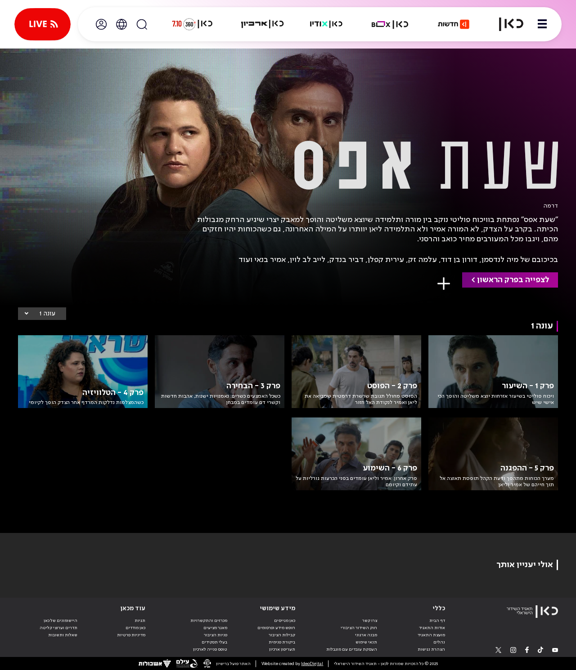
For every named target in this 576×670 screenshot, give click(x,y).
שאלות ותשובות (62, 635)
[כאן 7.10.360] (192, 24)
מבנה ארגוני (366, 635)
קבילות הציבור (282, 635)
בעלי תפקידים (214, 642)
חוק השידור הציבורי (359, 628)
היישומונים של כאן (60, 620)
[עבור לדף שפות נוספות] (121, 24)
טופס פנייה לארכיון (210, 649)
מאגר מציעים (215, 628)
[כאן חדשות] (454, 24)
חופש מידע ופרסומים (276, 628)
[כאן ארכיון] (262, 24)
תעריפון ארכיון (282, 649)
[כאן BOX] (390, 24)
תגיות (140, 620)
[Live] (42, 24)
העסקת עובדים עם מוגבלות (351, 649)
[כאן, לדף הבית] (506, 24)
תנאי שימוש (366, 642)
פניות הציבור (215, 635)
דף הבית (437, 620)
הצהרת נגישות (431, 649)
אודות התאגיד (432, 628)
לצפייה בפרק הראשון (513, 280)
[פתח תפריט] (542, 24)
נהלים (439, 642)
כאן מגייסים (284, 620)
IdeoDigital (312, 663)
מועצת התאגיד (431, 635)
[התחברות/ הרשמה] (101, 24)
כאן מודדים (135, 628)
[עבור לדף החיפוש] (142, 24)
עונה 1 (47, 314)
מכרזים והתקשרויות (208, 620)
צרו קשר (369, 620)
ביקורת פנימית (282, 642)
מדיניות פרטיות (131, 635)
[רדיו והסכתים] (326, 24)
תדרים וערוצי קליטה (58, 628)
